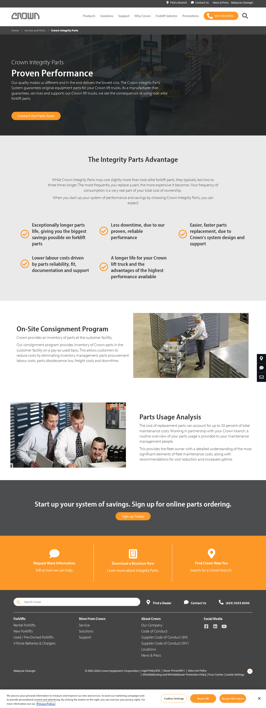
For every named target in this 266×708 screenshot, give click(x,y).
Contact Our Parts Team (36, 115)
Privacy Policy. (46, 703)
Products (89, 16)
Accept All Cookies (233, 698)
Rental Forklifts (25, 625)
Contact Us (202, 2)
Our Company (152, 625)
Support (123, 16)
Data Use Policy (197, 670)
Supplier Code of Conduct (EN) (164, 637)
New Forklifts (23, 631)
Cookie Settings (234, 674)
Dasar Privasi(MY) (174, 670)
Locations (148, 649)
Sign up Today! (133, 516)
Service (84, 625)
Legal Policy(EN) (150, 670)
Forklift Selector (166, 16)
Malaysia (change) (242, 2)
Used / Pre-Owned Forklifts (34, 637)
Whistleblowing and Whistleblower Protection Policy (174, 674)
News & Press (151, 655)
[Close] (259, 698)
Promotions (190, 16)
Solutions (106, 16)
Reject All (203, 698)
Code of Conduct (154, 631)
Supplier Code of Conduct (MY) (165, 643)
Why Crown (142, 16)
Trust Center (215, 674)
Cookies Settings (174, 698)
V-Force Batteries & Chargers (34, 643)
